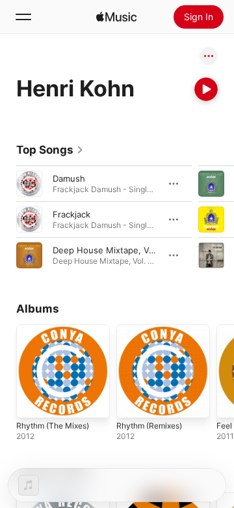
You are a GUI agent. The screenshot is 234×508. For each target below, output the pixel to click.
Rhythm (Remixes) (149, 425)
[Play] (206, 89)
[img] (116, 17)
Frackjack (71, 214)
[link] (50, 150)
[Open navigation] (23, 17)
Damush (69, 178)
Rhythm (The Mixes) (52, 425)
